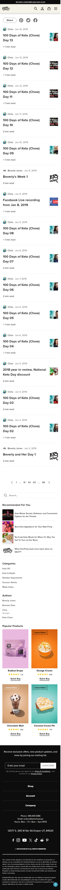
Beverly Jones (15, 170)
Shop (29, 783)
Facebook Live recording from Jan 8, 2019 (21, 202)
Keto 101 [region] (6, 568)
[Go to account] (42, 8)
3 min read (8, 183)
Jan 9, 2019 (30, 170)
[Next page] (48, 482)
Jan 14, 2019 (21, 29)
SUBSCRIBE (47, 762)
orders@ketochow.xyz (32, 815)
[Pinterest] (46, 836)
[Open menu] (53, 9)
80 (42, 482)
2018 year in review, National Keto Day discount (23, 372)
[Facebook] (12, 836)
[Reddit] (41, 836)
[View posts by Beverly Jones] (5, 170)
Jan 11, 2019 (21, 114)
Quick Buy (15, 677)
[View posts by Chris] (5, 29)
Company (29, 802)
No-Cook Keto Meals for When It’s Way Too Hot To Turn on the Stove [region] (35, 539)
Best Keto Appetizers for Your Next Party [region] (33, 526)
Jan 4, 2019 (21, 392)
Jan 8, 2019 (21, 250)
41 (23, 482)
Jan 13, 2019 (21, 57)
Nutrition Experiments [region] (12, 577)
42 (28, 482)
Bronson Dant (8, 605)
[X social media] (29, 836)
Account (29, 792)
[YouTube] (23, 836)
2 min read (8, 131)
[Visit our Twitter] (28, 20)
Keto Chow (7, 617)
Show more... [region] (8, 587)
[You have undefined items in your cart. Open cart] (47, 8)
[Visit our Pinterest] (21, 20)
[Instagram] (17, 837)
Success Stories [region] (9, 582)
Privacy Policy (35, 770)
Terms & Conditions (41, 768)
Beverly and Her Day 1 (19, 454)
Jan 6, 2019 (21, 307)
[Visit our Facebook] (35, 20)
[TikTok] (35, 837)
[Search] (5, 495)
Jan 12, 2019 (21, 85)
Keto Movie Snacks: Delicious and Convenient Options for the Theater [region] (31, 515)
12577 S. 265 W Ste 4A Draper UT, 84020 (29, 827)
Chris (10, 29)
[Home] (6, 9)
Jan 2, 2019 (30, 448)
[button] (53, 884)
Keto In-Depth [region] (8, 573)
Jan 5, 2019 (21, 363)
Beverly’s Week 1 (15, 176)
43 (33, 482)
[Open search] (36, 9)
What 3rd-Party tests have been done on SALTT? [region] (34, 550)
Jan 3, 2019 (21, 420)
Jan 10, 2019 (21, 142)
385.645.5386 (33, 812)
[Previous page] (11, 482)
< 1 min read (9, 46)
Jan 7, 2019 (21, 278)
